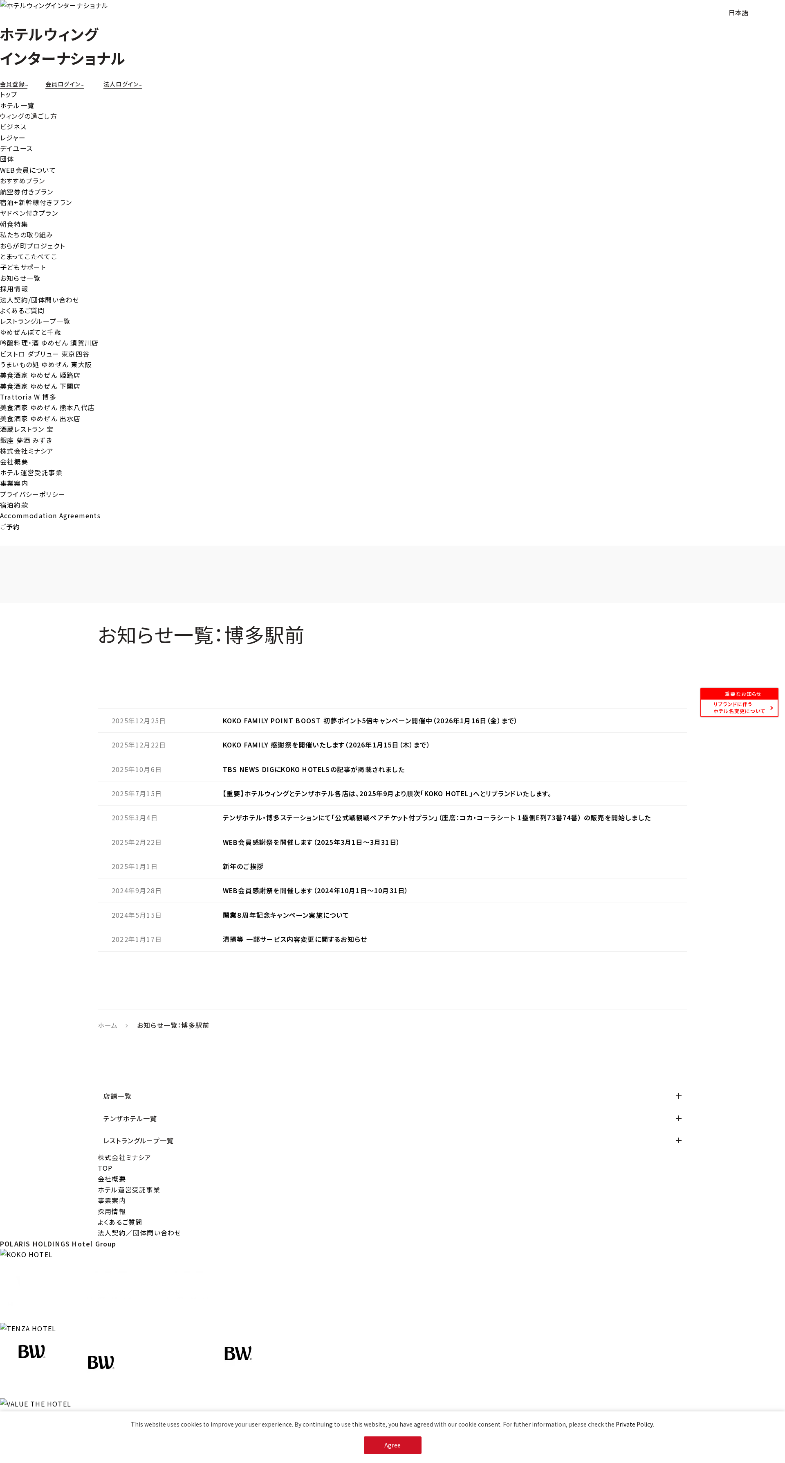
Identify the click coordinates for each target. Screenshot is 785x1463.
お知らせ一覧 (20, 278)
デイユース (16, 148)
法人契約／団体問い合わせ (139, 1232)
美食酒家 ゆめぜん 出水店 (40, 418)
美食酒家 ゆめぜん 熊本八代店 (47, 407)
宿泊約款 (14, 505)
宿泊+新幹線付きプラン (36, 202)
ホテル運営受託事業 (31, 472)
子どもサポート (23, 267)
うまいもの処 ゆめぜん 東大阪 (46, 364)
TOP (105, 1168)
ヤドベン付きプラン (29, 213)
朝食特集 (14, 224)
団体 (7, 159)
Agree (392, 1445)
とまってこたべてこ (28, 256)
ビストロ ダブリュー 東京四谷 (45, 354)
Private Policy (634, 1424)
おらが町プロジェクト (32, 246)
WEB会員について (28, 170)
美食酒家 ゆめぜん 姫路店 (40, 375)
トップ (9, 94)
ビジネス (13, 126)
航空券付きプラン (27, 191)
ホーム (108, 1025)
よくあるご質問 (22, 310)
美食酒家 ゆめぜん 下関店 (40, 386)
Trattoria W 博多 (28, 397)
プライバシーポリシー (32, 494)
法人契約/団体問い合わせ (39, 300)
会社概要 (14, 461)
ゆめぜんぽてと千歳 (30, 332)
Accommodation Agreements (50, 515)
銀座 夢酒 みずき (26, 440)
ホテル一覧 (17, 105)
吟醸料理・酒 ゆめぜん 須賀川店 (49, 343)
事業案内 (14, 483)
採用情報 (14, 289)
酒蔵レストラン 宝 (27, 429)
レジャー (13, 137)
